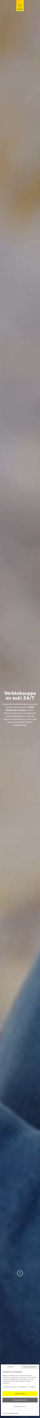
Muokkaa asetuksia (20, 1406)
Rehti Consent (14, 1413)
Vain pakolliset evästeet (20, 1400)
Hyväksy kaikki (20, 1393)
